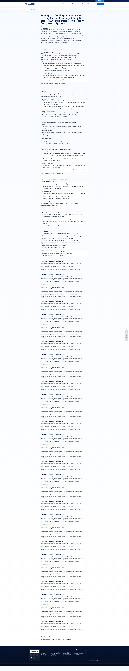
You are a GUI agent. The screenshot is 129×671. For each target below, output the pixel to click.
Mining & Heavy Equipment (55, 653)
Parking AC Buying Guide (67, 652)
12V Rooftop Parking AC (45, 654)
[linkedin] (34, 658)
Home (64, 3)
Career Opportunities (77, 654)
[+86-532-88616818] (127, 331)
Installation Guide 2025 (66, 653)
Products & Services (74, 3)
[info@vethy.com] (127, 333)
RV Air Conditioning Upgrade (55, 652)
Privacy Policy (76, 656)
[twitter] (34, 655)
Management (76, 652)
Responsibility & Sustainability (78, 653)
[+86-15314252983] (127, 336)
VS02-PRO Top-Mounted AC (45, 656)
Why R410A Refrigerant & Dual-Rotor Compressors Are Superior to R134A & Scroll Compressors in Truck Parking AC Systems (65, 637)
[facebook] (31, 655)
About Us (68, 3)
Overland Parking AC (54, 654)
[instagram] (37, 655)
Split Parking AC (43, 653)
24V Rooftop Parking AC (45, 655)
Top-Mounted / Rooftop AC (45, 652)
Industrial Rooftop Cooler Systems (56, 655)
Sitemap (75, 655)
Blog (80, 3)
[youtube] (31, 658)
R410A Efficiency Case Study (67, 654)
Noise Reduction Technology (67, 655)
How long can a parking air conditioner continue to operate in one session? (57, 639)
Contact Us (84, 3)
